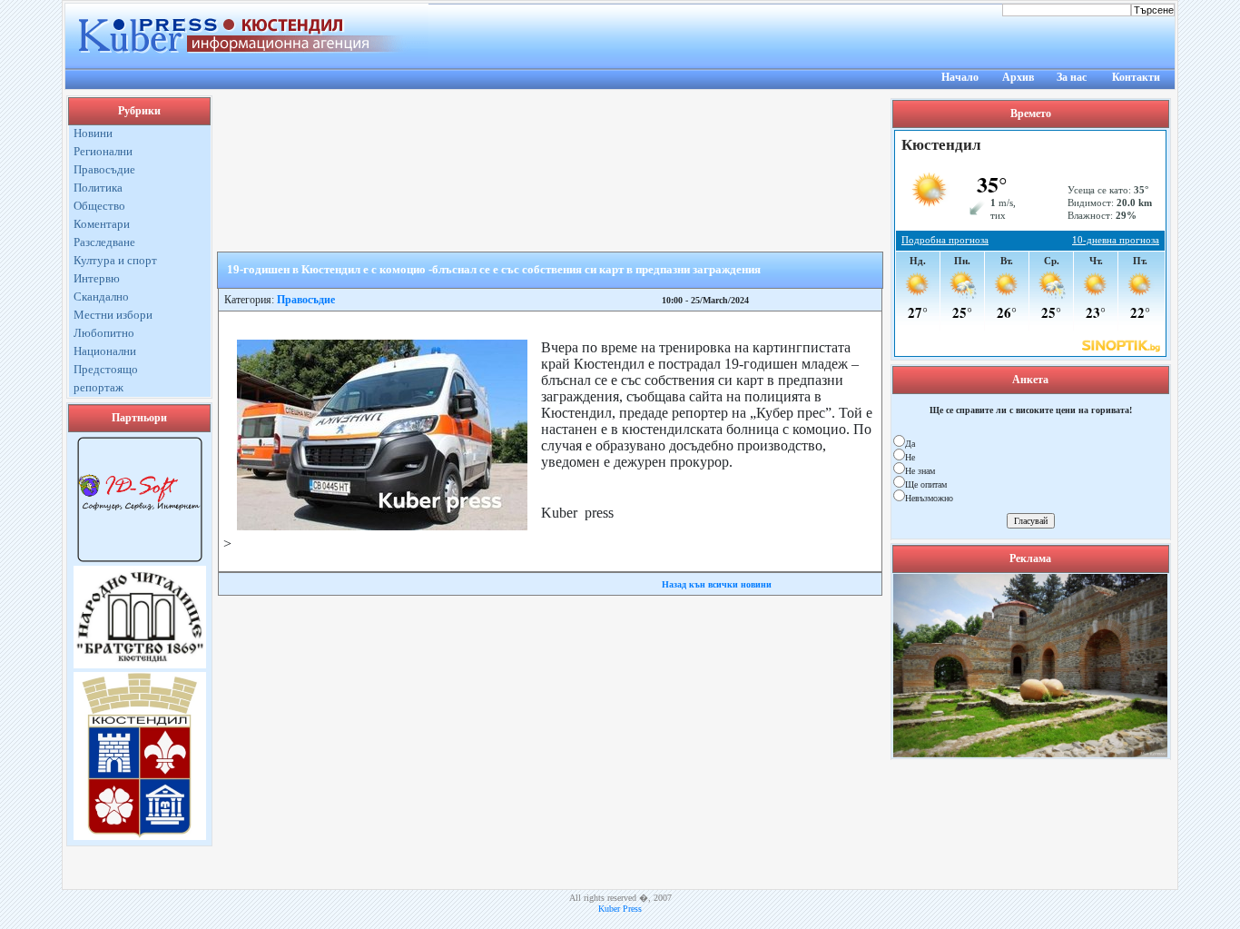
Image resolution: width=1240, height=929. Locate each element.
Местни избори (113, 314)
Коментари (102, 224)
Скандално (101, 296)
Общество (99, 205)
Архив (1018, 77)
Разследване (104, 242)
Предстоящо (106, 369)
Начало (960, 77)
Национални (105, 351)
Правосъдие (104, 169)
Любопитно (104, 333)
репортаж (98, 387)
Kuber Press (620, 909)
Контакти (1136, 77)
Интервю (97, 278)
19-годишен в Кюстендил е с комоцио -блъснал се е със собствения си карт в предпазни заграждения (494, 269)
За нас (1072, 77)
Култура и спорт (115, 260)
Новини (93, 133)
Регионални (103, 151)
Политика (98, 187)
